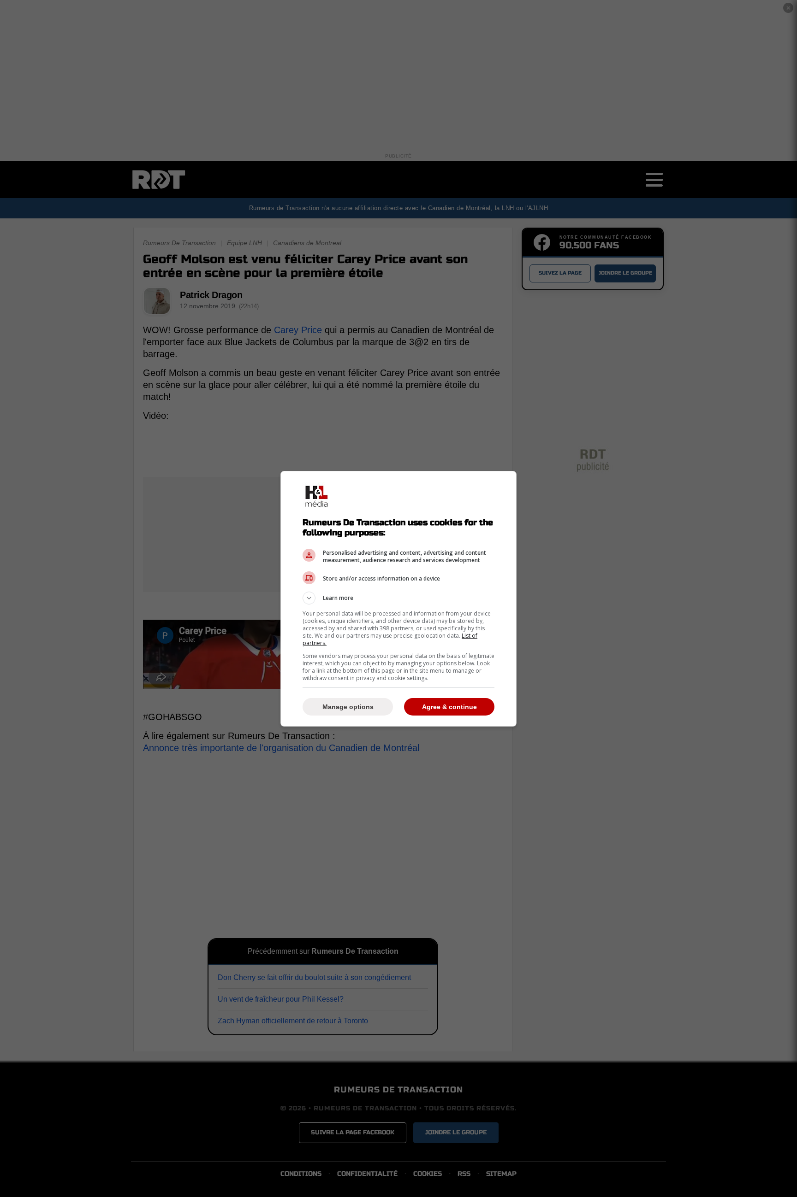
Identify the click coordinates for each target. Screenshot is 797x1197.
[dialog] (398, 599)
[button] (398, 598)
